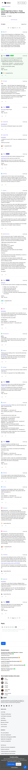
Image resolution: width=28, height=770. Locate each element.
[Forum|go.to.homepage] (7, 3)
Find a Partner (4, 724)
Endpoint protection (5, 749)
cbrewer (4, 367)
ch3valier (5, 81)
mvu (6, 678)
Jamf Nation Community (6, 716)
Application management (6, 739)
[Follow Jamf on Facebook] (11, 705)
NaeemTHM (5, 135)
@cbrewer (3, 404)
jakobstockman (6, 233)
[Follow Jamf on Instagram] (9, 705)
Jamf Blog (3, 718)
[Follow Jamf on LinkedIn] (4, 705)
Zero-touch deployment (6, 734)
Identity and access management (8, 747)
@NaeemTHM (4, 156)
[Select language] (18, 3)
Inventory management (6, 741)
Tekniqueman (6, 333)
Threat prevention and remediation (8, 751)
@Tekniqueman (4, 384)
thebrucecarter (8, 693)
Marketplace (3, 720)
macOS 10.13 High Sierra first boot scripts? (10, 661)
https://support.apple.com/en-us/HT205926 (10, 563)
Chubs (6, 682)
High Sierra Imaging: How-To (7, 668)
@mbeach (3, 282)
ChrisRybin (5, 554)
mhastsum (5, 508)
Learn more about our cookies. (14, 761)
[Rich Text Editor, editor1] (14, 634)
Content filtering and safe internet (8, 753)
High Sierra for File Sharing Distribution (9, 657)
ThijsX (4, 55)
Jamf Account (4, 726)
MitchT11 (5, 31)
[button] (2, 3)
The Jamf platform (5, 732)
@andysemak (4, 158)
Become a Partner (4, 722)
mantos (4, 350)
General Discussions (6, 6)
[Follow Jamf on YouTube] (6, 705)
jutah (4, 308)
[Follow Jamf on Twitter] (1, 705)
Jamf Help (3, 712)
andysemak (5, 121)
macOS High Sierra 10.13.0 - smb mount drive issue (12, 665)
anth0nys (5, 173)
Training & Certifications (6, 714)
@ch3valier (3, 109)
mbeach (4, 190)
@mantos (3, 369)
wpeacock (5, 579)
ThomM (6, 685)
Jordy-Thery (7, 689)
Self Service (3, 745)
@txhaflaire (3, 124)
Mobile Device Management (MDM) (8, 736)
